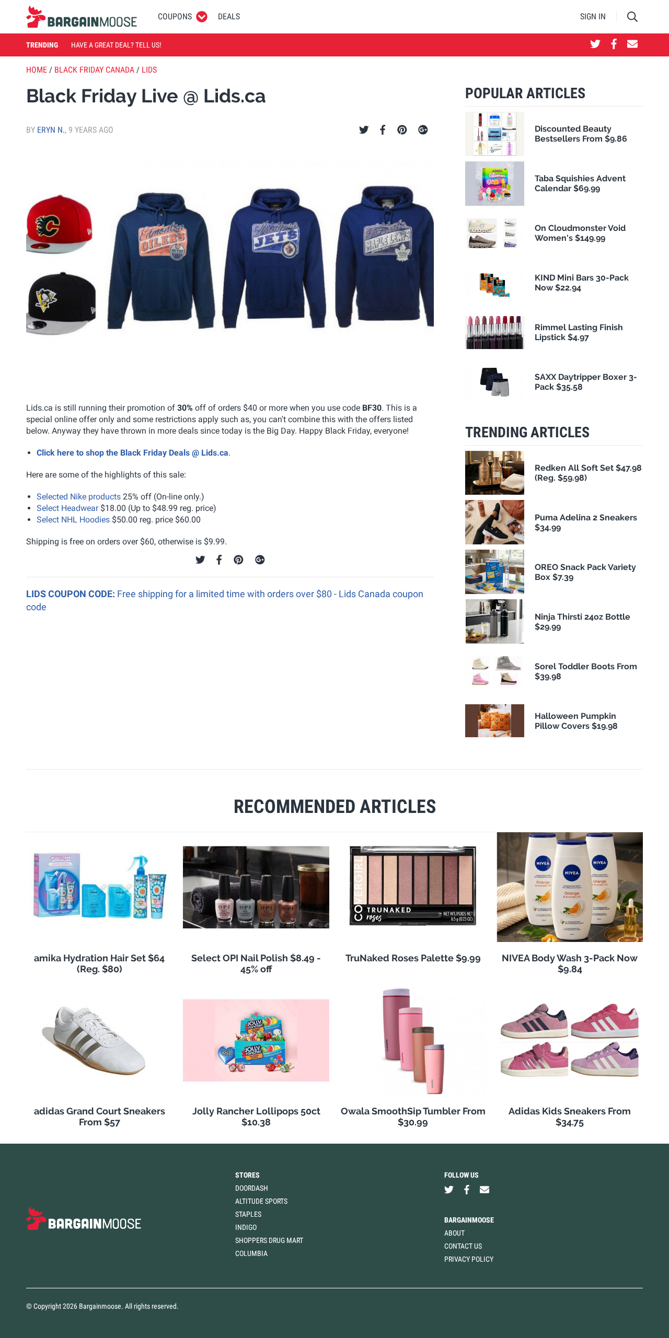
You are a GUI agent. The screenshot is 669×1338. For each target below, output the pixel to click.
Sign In (593, 16)
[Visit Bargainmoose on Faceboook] (614, 45)
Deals (229, 16)
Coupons (175, 16)
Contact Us (463, 1246)
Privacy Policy (468, 1259)
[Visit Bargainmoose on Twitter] (595, 45)
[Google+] (423, 130)
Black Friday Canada (94, 70)
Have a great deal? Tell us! (116, 45)
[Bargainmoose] (81, 16)
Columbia (251, 1253)
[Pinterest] (402, 130)
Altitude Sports (261, 1201)
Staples (248, 1214)
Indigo (246, 1227)
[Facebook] (382, 130)
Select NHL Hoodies (73, 520)
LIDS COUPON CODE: (71, 593)
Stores (247, 1175)
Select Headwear (67, 508)
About (454, 1233)
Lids (149, 70)
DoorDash (251, 1188)
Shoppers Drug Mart (269, 1240)
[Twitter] (364, 130)
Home (36, 70)
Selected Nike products (79, 497)
